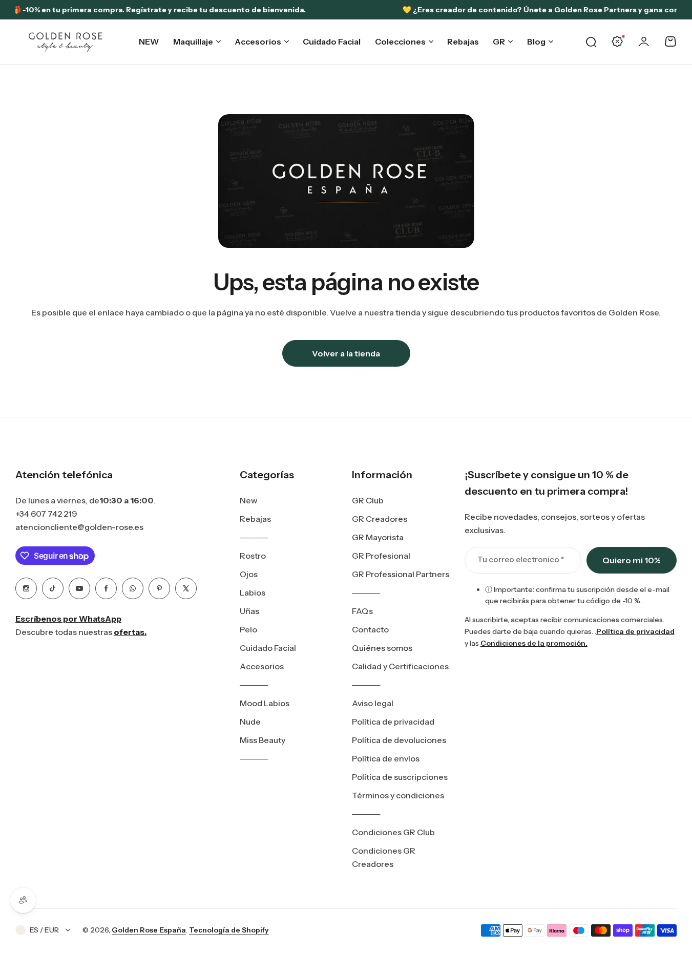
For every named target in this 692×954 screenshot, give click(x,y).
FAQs (362, 611)
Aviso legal (372, 703)
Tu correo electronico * (520, 559)
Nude (250, 721)
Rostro (253, 555)
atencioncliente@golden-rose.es (79, 527)
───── (254, 537)
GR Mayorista (378, 537)
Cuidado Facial (268, 648)
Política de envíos (386, 758)
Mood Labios (264, 703)
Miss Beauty (262, 740)
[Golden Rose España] (66, 42)
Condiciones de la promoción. (534, 643)
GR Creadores (379, 519)
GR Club (368, 500)
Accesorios (262, 666)
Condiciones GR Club (393, 832)
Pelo (248, 629)
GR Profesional (381, 555)
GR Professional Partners (400, 574)
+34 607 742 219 (46, 513)
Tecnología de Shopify (229, 930)
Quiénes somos (382, 648)
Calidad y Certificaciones (400, 666)
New (249, 500)
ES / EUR (44, 930)
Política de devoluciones (399, 740)
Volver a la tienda (346, 353)
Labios (252, 592)
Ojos (249, 574)
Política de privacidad (393, 721)
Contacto (370, 629)
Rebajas (255, 519)
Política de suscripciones (400, 777)
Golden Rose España (149, 930)
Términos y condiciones (398, 795)
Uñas (249, 611)
